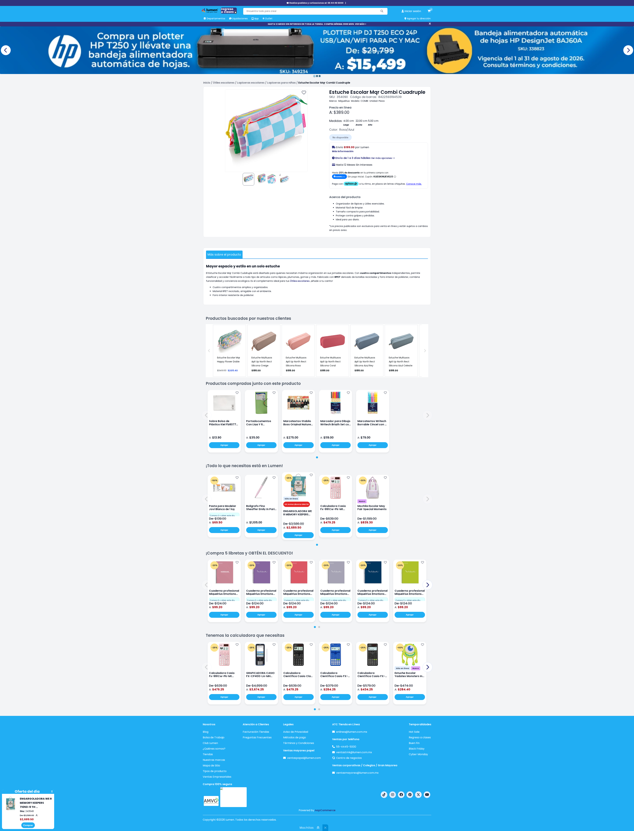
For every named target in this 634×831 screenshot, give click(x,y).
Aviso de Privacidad (295, 732)
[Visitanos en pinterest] (409, 794)
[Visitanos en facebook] (401, 794)
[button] (206, 415)
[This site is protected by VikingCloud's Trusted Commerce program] (233, 797)
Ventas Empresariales (217, 777)
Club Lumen (210, 743)
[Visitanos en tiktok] (384, 794)
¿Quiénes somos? (214, 749)
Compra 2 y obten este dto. (222, 515)
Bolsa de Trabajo (213, 737)
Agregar (224, 445)
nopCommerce (325, 810)
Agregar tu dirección (418, 18)
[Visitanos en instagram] (392, 794)
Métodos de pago (294, 737)
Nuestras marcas (214, 760)
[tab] (317, 457)
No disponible (340, 137)
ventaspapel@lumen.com (304, 758)
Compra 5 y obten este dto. (222, 600)
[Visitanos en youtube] (427, 794)
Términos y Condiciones (298, 743)
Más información (342, 151)
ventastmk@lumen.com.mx (354, 752)
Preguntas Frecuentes (257, 737)
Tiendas (208, 754)
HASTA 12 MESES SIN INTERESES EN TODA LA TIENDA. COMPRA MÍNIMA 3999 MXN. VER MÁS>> (317, 24)
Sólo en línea (291, 498)
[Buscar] (382, 11)
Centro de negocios (349, 758)
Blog (205, 732)
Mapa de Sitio (211, 765)
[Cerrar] (430, 24)
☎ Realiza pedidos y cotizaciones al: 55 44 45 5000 (314, 2)
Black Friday (416, 749)
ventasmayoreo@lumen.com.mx (357, 773)
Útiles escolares (300, 281)
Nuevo (362, 501)
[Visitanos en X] (418, 794)
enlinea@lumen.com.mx (351, 732)
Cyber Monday (418, 754)
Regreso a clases (420, 737)
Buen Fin (414, 743)
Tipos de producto (215, 771)
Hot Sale (414, 732)
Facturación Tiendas (256, 732)
